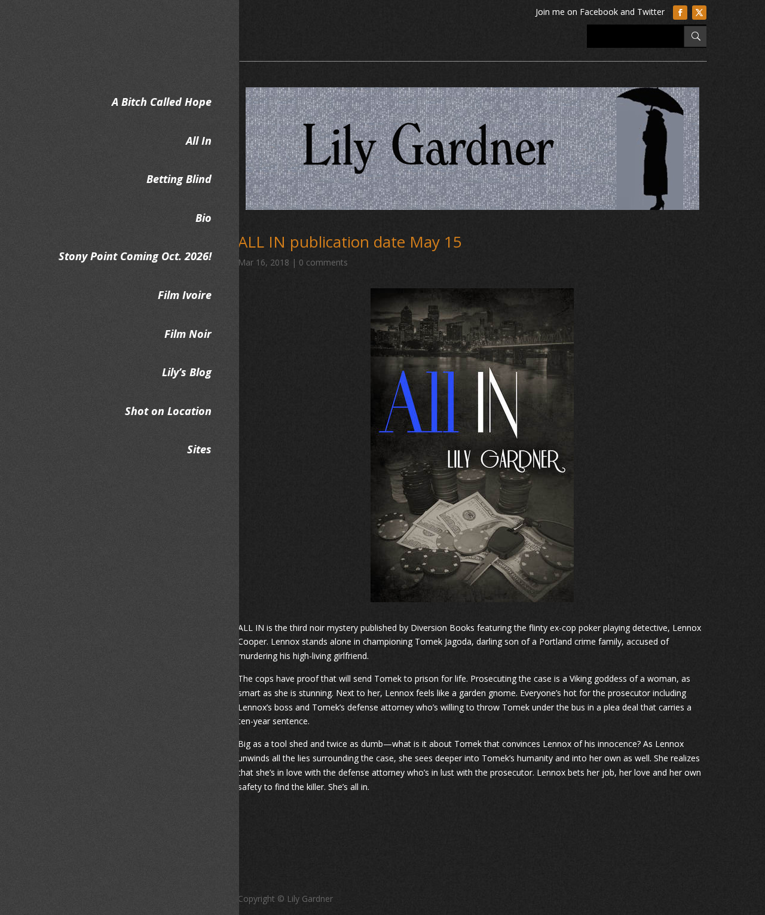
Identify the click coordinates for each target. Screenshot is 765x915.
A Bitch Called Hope (162, 101)
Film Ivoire (185, 295)
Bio (203, 218)
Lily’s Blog (187, 372)
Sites (199, 449)
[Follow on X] (699, 12)
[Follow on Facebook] (680, 12)
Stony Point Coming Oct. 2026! (135, 256)
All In (199, 140)
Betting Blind (179, 179)
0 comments (323, 262)
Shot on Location (168, 411)
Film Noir (188, 334)
